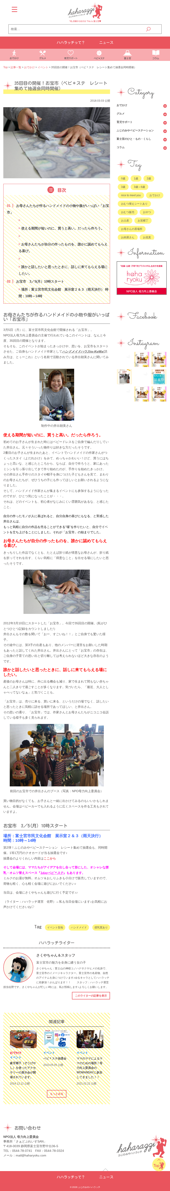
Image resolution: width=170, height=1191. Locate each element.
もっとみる (56, 1093)
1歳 (136, 178)
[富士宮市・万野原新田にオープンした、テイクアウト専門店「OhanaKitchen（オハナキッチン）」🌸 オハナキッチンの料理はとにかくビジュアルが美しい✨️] (124, 394)
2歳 (149, 178)
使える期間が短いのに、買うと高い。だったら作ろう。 (62, 228)
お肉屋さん (127, 237)
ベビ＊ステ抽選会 (54, 1058)
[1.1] (19, 220)
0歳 (123, 178)
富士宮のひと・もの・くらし (134, 138)
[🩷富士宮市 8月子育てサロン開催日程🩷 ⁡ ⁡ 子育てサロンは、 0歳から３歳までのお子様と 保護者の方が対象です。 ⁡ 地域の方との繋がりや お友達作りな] (158, 359)
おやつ (147, 212)
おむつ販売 (127, 212)
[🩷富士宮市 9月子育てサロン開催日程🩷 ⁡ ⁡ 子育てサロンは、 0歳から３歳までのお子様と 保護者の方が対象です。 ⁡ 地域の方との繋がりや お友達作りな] (141, 359)
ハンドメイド (79, 927)
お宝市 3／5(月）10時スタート (36, 281)
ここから (50, 858)
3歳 (123, 186)
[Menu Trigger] (14, 9)
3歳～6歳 (139, 186)
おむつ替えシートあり (134, 203)
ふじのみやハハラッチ (89, 1187)
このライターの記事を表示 (91, 995)
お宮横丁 (143, 220)
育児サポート (125, 122)
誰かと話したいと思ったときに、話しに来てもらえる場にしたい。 (63, 270)
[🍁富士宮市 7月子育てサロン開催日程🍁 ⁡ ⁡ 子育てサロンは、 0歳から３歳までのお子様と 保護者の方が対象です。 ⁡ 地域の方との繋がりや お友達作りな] (141, 394)
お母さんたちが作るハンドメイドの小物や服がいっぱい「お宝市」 (58, 209)
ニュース (106, 42)
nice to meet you (131, 195)
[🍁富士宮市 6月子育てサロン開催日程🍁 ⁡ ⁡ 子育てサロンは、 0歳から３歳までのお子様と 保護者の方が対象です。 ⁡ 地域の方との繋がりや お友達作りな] (158, 394)
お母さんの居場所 (131, 229)
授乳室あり (101, 927)
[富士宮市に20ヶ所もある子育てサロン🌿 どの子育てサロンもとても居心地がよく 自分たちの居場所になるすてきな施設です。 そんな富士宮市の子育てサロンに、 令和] (124, 376)
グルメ (121, 113)
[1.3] (19, 236)
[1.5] (19, 259)
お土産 (125, 220)
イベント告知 (55, 927)
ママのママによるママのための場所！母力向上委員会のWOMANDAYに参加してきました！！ (89, 1068)
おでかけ (122, 105)
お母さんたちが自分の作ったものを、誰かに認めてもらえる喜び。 (63, 247)
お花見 (147, 237)
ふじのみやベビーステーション (135, 130)
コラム (121, 147)
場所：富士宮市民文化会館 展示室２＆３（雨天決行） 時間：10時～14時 (63, 292)
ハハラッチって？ (71, 42)
